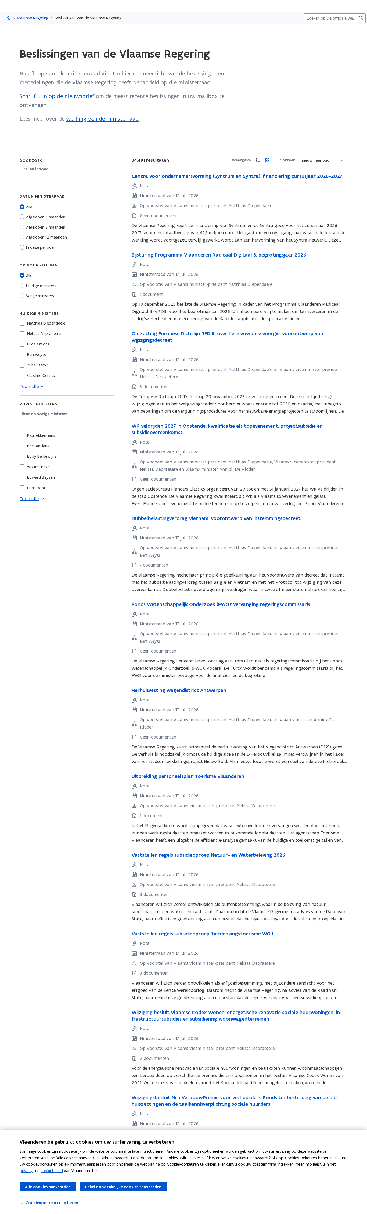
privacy (26, 1170)
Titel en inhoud (34, 169)
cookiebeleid (52, 1170)
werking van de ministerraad (102, 118)
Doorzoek (31, 160)
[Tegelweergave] (267, 160)
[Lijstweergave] (258, 160)
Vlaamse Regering (33, 17)
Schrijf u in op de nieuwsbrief (57, 96)
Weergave (241, 160)
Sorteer (287, 160)
